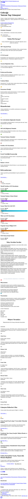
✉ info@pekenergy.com (14, 1)
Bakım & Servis (6, 484)
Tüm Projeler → (4, 177)
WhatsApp (4, 493)
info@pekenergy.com (6, 494)
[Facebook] (3, 2)
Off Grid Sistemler (12, 483)
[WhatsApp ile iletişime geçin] (1, 497)
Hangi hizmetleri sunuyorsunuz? (7, 254)
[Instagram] (2, 2)
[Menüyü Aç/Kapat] (8, 8)
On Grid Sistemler (4, 483)
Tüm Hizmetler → (4, 113)
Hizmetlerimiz (8, 5)
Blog (2, 7)
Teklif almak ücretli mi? (5, 247)
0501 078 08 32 (5, 492)
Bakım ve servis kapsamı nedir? (7, 261)
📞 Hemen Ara (18, 463)
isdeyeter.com (24, 495)
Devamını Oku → (4, 428)
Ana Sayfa (3, 5)
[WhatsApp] (1, 2)
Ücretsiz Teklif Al (4, 8)
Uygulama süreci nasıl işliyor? (6, 267)
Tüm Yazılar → (4, 413)
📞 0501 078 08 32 (5, 1)
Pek (3, 4)
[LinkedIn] (4, 2)
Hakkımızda (20, 5)
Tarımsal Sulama (19, 483)
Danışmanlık (12, 484)
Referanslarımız (14, 5)
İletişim (24, 5)
